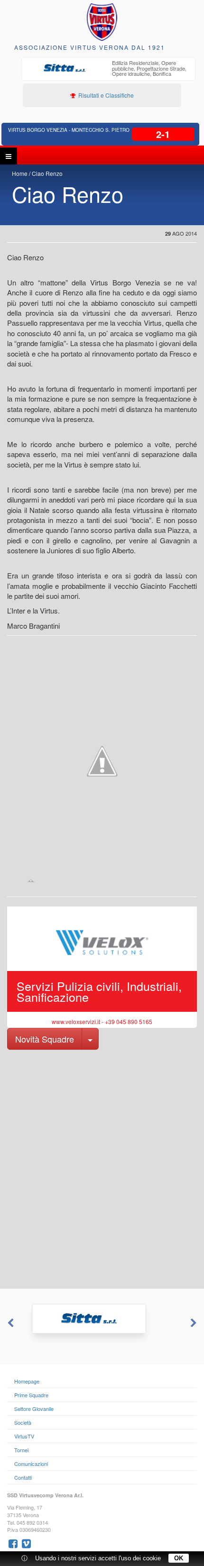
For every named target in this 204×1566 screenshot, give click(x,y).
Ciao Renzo (47, 173)
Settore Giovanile (34, 1408)
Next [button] (194, 1323)
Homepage (26, 1381)
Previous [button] (9, 1323)
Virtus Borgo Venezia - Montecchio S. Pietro (69, 130)
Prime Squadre (31, 1395)
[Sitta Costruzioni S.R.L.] (102, 1319)
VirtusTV (24, 1436)
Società (22, 1422)
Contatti (23, 1477)
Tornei (21, 1450)
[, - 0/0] (31, 880)
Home (20, 173)
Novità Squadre (44, 1039)
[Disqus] (102, 1168)
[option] (108, 69)
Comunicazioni (31, 1463)
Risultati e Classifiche (105, 95)
